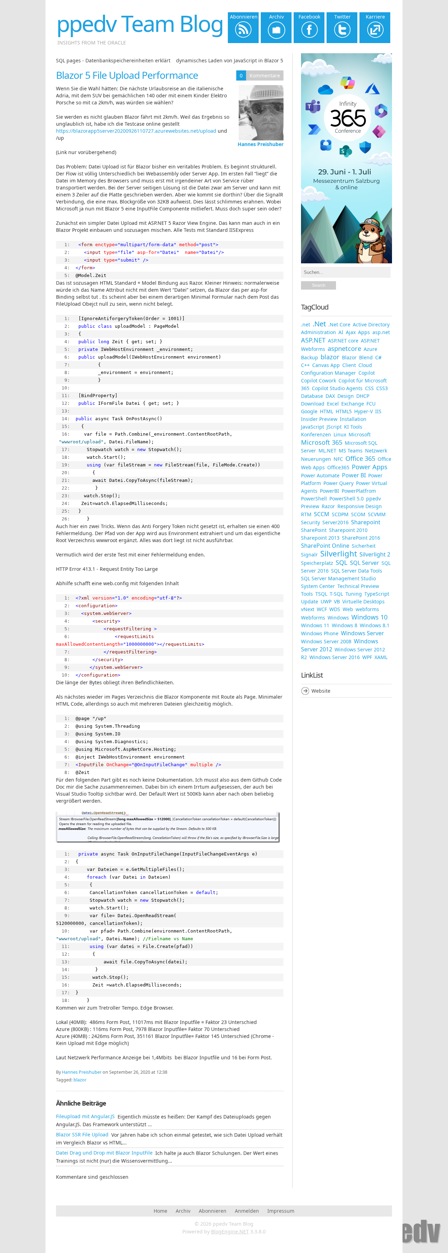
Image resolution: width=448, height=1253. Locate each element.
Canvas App (326, 365)
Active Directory (371, 324)
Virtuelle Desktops (363, 601)
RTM (306, 514)
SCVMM (377, 514)
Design (345, 396)
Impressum (280, 1210)
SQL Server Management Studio (338, 578)
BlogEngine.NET (230, 1231)
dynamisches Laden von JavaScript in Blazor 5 (229, 60)
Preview (310, 506)
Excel (333, 403)
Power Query (338, 483)
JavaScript (312, 426)
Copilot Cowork (318, 380)
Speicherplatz (317, 563)
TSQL (321, 593)
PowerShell (314, 498)
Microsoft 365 (321, 442)
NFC (338, 459)
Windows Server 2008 (326, 641)
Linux (340, 434)
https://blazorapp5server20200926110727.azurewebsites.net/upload (136, 130)
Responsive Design (359, 506)
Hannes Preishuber (261, 144)
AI (340, 332)
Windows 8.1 (375, 625)
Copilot (366, 372)
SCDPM (340, 514)
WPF (367, 657)
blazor (80, 1080)
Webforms (313, 617)
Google (309, 411)
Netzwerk (376, 450)
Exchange (352, 403)
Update (309, 601)
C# (378, 357)
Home (160, 1210)
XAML (380, 657)
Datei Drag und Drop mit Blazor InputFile (104, 1152)
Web (348, 609)
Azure (370, 349)
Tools (307, 593)
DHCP (362, 396)
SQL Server (364, 563)
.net (305, 324)
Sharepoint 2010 (348, 530)
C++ (305, 365)
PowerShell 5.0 (346, 498)
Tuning (353, 593)
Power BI (354, 475)
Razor (328, 506)
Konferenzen (316, 434)
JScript (334, 426)
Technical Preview (358, 586)
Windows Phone (319, 633)
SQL (342, 562)
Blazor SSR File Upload (82, 1134)
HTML (326, 411)
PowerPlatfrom (359, 490)
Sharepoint (365, 522)
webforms (367, 609)
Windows (338, 617)
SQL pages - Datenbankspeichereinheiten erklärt (113, 60)
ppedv (373, 498)
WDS (334, 609)
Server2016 (335, 522)
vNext (307, 609)
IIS (378, 411)
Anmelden (247, 1210)
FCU (371, 403)
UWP (326, 601)
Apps (364, 332)
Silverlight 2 (374, 554)
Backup (309, 357)
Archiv (183, 1210)
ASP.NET (313, 340)
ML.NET (327, 450)
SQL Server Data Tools (356, 570)
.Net (319, 323)
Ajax (351, 332)
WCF (322, 609)
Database (312, 396)
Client (349, 365)
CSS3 (382, 388)
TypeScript (376, 593)
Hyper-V (363, 411)
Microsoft (360, 434)
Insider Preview (319, 419)
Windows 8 (344, 625)
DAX (330, 396)
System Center (318, 586)
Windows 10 (369, 617)
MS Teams (351, 450)
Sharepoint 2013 (320, 537)
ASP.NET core (343, 340)
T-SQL (336, 593)
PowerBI (329, 490)
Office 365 (360, 458)
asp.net (381, 332)
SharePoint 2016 (361, 537)
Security (310, 522)
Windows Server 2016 (334, 657)
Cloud (365, 365)
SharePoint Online (325, 545)
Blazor (349, 357)
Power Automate (320, 475)
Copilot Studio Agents (337, 388)
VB (337, 601)
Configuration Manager (328, 372)
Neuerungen (316, 459)
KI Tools (353, 426)
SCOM (358, 514)
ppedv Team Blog (139, 23)
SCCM (321, 514)
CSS (369, 388)
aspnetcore (344, 348)
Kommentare (265, 75)
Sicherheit (364, 545)
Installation (353, 419)
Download (312, 403)
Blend (366, 357)
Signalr (309, 554)
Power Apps (369, 467)
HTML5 (344, 411)
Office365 (338, 467)
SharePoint (314, 530)
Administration (318, 332)
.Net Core (339, 324)
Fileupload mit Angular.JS (85, 1116)
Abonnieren (212, 1210)
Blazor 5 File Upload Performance (127, 75)
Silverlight (338, 553)
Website (321, 690)
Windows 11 (315, 625)
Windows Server (362, 633)
